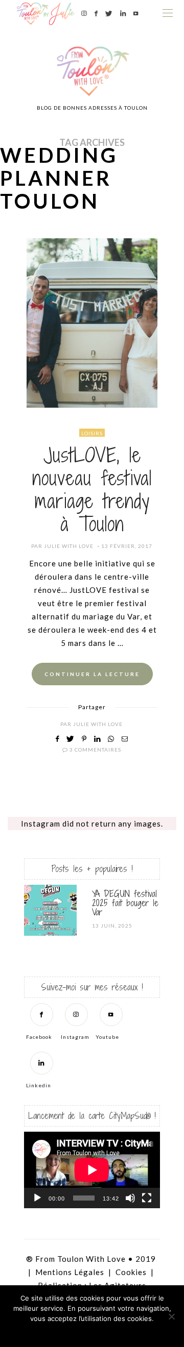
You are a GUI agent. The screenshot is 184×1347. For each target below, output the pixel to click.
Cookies (131, 1272)
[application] (92, 1170)
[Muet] (130, 1198)
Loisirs (92, 433)
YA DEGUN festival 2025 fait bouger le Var (125, 903)
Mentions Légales (69, 1272)
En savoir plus (120, 1332)
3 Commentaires (95, 749)
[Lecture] (37, 1198)
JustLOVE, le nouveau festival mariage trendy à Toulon (92, 489)
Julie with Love (69, 546)
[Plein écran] (147, 1198)
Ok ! (64, 1332)
